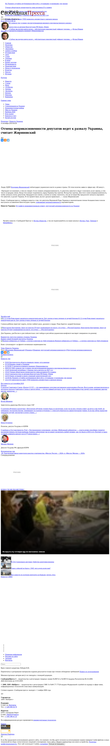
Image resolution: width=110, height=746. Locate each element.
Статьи (7, 83)
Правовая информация (13, 654)
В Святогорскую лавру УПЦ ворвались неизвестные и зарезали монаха (31, 19)
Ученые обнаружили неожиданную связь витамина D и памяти (28, 7)
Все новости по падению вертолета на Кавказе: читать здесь (33, 575)
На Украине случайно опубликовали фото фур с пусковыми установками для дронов (36, 4)
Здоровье (8, 58)
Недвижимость (10, 64)
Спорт (7, 56)
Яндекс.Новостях (40, 221)
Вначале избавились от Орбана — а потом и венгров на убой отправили (81, 341)
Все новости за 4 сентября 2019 (12, 383)
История (8, 74)
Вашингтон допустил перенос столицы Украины (19, 337)
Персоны (8, 95)
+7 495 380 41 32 (11, 716)
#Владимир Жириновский (14, 350)
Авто (7, 54)
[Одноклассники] (5, 140)
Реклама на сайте (11, 656)
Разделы (4, 78)
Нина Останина (6, 423)
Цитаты (8, 93)
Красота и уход (10, 116)
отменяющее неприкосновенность (48, 202)
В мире (7, 60)
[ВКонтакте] (2, 140)
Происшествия (10, 66)
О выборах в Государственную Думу (14, 430)
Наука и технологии (12, 68)
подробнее (44, 744)
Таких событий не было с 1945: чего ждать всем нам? (30, 568)
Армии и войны (11, 51)
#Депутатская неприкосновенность (79, 350)
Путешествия (10, 53)
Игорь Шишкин (7, 401)
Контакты (8, 660)
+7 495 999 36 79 (11, 707)
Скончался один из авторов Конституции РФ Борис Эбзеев (29, 374)
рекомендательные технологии (44, 720)
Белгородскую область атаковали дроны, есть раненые (27, 362)
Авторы (8, 89)
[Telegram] (8, 140)
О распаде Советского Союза (11, 387)
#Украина (28, 350)
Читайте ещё (5, 316)
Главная (8, 43)
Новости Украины (16, 121)
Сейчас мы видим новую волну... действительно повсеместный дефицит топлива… (40, 29)
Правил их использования (89, 672)
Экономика (9, 49)
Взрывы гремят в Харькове (17, 364)
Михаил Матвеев (7, 444)
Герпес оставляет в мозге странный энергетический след (28, 376)
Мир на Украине (11, 110)
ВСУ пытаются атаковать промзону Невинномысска (24, 31)
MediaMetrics (7, 223)
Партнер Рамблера (7, 734)
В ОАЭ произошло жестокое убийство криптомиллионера (32, 562)
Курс (2, 21)
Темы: (7, 104)
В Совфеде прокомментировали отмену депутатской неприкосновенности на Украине (47, 206)
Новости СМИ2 (6, 577)
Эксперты (8, 91)
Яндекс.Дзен (84, 221)
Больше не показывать (56, 744)
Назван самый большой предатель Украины (17, 339)
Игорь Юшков (78, 29)
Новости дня (5, 359)
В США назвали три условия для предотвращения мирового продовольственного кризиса (40, 368)
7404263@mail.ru (12, 714)
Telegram (93, 221)
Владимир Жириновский (20, 187)
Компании (9, 97)
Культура (8, 70)
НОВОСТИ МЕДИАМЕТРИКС (12, 489)
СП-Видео (9, 87)
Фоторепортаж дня (8, 451)
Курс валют (9, 114)
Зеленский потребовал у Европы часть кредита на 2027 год (29, 370)
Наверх (3, 724)
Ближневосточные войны (14, 108)
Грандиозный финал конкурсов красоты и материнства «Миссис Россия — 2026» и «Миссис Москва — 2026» (44, 453)
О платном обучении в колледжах (13, 409)
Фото (7, 85)
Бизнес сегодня (10, 62)
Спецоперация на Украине (15, 106)
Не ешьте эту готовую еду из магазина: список (23, 552)
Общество (9, 47)
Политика (8, 45)
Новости (8, 81)
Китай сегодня (10, 118)
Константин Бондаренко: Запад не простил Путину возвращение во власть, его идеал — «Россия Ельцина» (53, 329)
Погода (8, 72)
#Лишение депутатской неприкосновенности (49, 350)
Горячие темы (6, 100)
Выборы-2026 (10, 112)
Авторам (8, 658)
